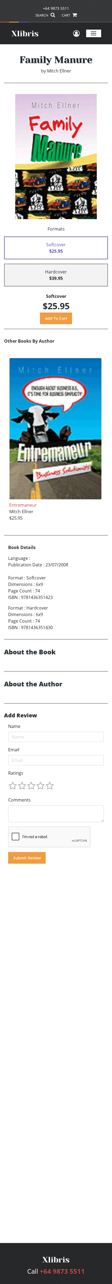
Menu (93, 33)
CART (66, 15)
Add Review (20, 715)
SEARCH (42, 15)
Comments (19, 800)
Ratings (15, 773)
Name (14, 726)
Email (13, 750)
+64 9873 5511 (56, 8)
